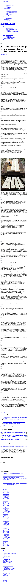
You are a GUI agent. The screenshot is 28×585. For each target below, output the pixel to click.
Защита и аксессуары (8, 39)
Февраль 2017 (6, 531)
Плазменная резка (10, 32)
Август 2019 (6, 498)
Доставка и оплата (7, 40)
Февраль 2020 (6, 492)
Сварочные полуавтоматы (11, 29)
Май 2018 (5, 516)
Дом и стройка (9, 14)
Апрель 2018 (6, 517)
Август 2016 (6, 538)
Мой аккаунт (6, 577)
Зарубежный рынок (10, 5)
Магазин (5, 581)
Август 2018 (6, 512)
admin (6, 54)
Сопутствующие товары (8, 38)
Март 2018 (5, 518)
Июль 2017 (5, 525)
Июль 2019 (5, 499)
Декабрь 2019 (6, 495)
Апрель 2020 (6, 490)
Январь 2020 (6, 494)
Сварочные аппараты (8, 26)
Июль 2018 (5, 514)
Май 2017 (5, 528)
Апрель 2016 (6, 543)
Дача (4, 16)
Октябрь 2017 (6, 522)
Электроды (8, 36)
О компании (6, 19)
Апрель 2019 (6, 503)
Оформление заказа (7, 578)
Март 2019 (5, 504)
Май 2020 (5, 489)
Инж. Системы (9, 15)
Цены (7, 6)
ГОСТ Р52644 (6, 449)
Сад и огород (9, 18)
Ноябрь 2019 (6, 496)
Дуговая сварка (9, 28)
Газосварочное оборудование (12, 31)
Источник (3, 412)
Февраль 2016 (6, 545)
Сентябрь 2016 (6, 537)
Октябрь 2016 (6, 536)
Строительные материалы (11, 12)
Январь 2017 (6, 532)
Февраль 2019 (6, 505)
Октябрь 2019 (6, 497)
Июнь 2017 (5, 527)
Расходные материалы (8, 35)
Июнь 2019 (5, 501)
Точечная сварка (9, 30)
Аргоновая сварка (10, 33)
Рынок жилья (6, 1)
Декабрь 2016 (6, 534)
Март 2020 (5, 491)
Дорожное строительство (11, 11)
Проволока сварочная (10, 37)
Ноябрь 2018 (6, 509)
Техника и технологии (11, 9)
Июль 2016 (5, 539)
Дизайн (7, 13)
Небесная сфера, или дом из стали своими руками (14, 422)
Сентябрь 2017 (6, 523)
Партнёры (8, 20)
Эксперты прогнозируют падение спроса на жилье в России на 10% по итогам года (15, 484)
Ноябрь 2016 (6, 535)
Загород (7, 4)
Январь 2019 (6, 507)
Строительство (6, 8)
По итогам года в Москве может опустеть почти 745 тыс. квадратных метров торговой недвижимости (14, 481)
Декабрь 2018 (6, 508)
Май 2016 (5, 542)
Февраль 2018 (6, 519)
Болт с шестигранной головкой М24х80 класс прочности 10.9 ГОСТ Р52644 (14, 446)
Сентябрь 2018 (6, 511)
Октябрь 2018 (6, 510)
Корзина (5, 580)
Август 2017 (6, 524)
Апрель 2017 (6, 529)
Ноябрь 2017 (6, 521)
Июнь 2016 (5, 541)
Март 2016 (5, 544)
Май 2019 (5, 502)
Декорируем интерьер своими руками (11, 423)
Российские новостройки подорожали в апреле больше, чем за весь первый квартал (13, 476)
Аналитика (8, 7)
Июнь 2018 (5, 515)
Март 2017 (5, 530)
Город (7, 2)
